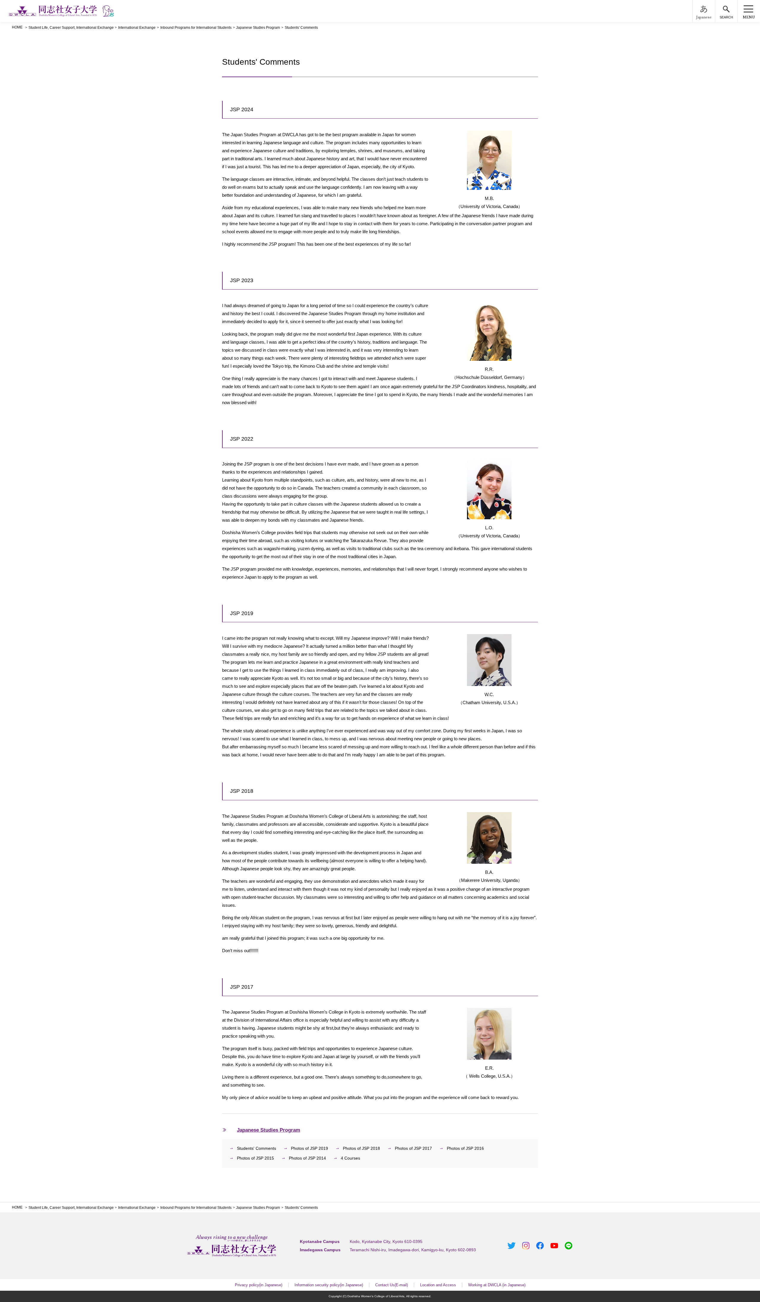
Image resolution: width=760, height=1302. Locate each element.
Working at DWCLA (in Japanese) (496, 1285)
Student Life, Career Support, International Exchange (71, 28)
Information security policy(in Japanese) (328, 1285)
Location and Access (438, 1285)
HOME (17, 27)
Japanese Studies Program (258, 28)
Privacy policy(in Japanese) (258, 1285)
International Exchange (137, 28)
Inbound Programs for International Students (196, 28)
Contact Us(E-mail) (391, 1285)
